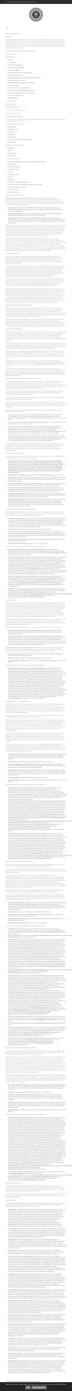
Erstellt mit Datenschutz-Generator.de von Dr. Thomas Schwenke (22, 1381)
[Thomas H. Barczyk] (36, 14)
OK (28, 1387)
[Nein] (70, 1386)
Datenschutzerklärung (39, 1387)
